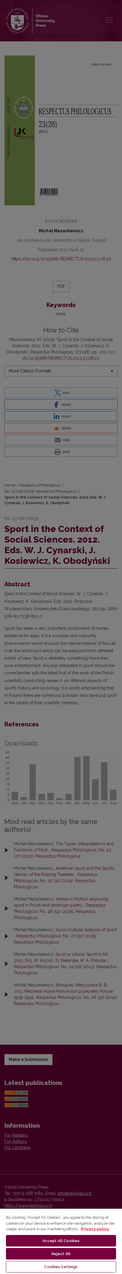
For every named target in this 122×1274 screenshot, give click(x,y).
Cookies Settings (61, 1267)
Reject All (61, 1254)
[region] (61, 1241)
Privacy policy (95, 1229)
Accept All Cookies (61, 1241)
